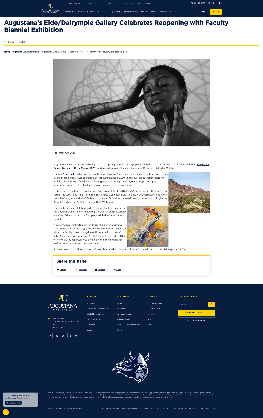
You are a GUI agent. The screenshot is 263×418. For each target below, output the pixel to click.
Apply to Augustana (196, 313)
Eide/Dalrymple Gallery (71, 174)
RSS (214, 408)
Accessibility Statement (110, 408)
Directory (121, 309)
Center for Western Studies (129, 325)
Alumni (111, 3)
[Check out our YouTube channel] (76, 335)
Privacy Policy (204, 408)
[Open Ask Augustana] (6, 412)
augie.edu (191, 296)
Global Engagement (112, 12)
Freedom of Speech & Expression (183, 408)
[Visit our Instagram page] (56, 335)
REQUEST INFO (198, 3)
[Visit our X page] (63, 335)
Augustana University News (25, 51)
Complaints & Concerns (150, 408)
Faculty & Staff (96, 3)
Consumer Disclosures (130, 408)
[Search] (211, 304)
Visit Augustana (196, 321)
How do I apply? (12, 402)
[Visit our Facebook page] (50, 335)
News (119, 303)
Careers (149, 3)
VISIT (202, 12)
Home (7, 51)
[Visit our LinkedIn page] (69, 335)
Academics (69, 12)
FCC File (165, 408)
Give (138, 3)
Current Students (74, 3)
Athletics (144, 12)
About (153, 12)
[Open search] (220, 3)
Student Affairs (130, 12)
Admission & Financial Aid (88, 12)
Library (120, 330)
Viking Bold (126, 3)
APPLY (216, 12)
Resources (164, 12)
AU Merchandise (124, 314)
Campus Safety (123, 319)
